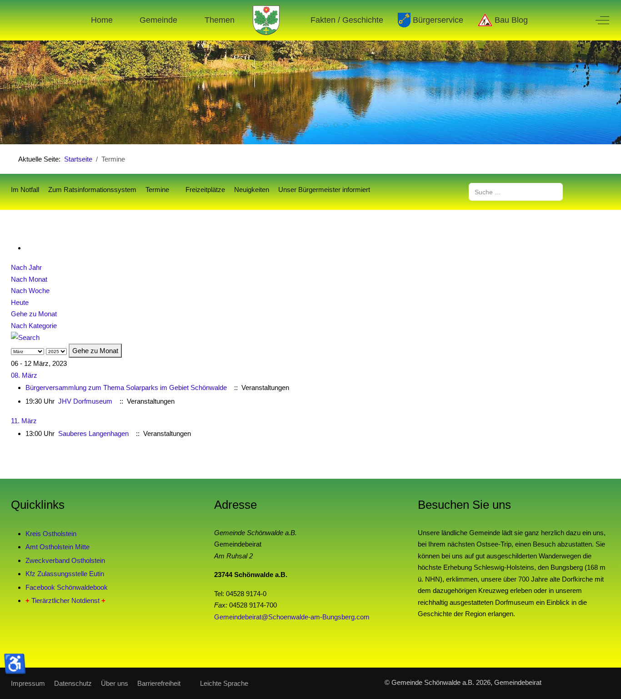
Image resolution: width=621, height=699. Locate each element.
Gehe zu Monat (34, 314)
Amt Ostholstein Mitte (57, 547)
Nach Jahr (26, 267)
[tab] (275, 125)
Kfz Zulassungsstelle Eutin (64, 573)
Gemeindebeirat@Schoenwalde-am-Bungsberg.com (292, 617)
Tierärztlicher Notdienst (65, 600)
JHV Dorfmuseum (85, 401)
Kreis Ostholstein (50, 533)
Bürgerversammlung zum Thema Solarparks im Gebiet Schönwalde (126, 387)
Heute (20, 302)
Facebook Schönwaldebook (66, 587)
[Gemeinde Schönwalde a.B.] (266, 20)
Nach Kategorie (34, 325)
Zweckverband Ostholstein (65, 560)
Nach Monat (29, 279)
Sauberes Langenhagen (93, 433)
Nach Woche (30, 290)
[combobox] (516, 192)
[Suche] (25, 337)
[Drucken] (28, 248)
